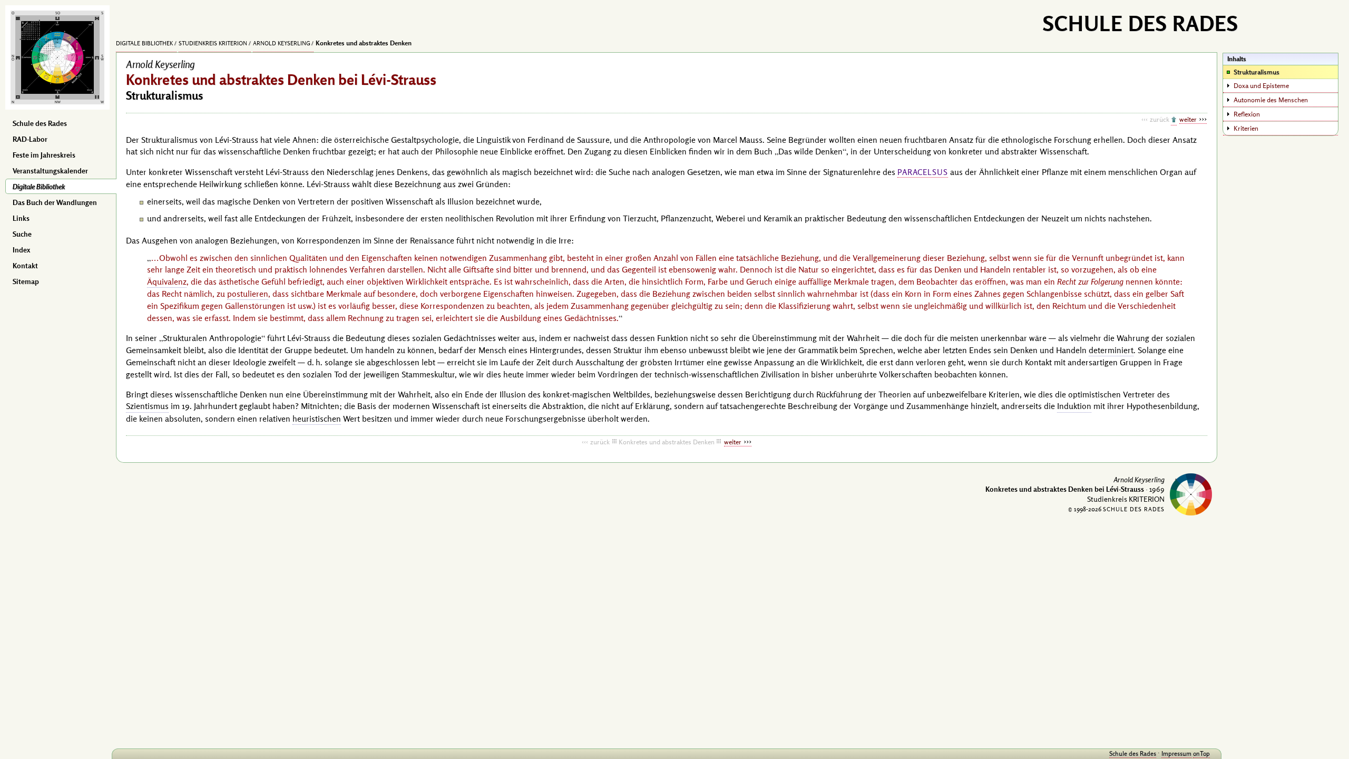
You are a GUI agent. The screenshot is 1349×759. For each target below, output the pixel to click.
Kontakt (25, 265)
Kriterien (1246, 128)
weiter (1188, 119)
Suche (22, 234)
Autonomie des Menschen (1271, 99)
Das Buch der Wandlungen (55, 202)
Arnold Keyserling (281, 43)
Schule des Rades (40, 123)
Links (21, 218)
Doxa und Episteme (1261, 85)
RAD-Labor (30, 139)
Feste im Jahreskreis (44, 155)
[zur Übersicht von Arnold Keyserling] (1174, 120)
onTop (1201, 753)
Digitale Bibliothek (39, 186)
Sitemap (26, 281)
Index (21, 250)
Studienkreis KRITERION (213, 43)
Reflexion (1247, 114)
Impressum (1176, 753)
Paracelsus (922, 172)
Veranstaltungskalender (50, 171)
